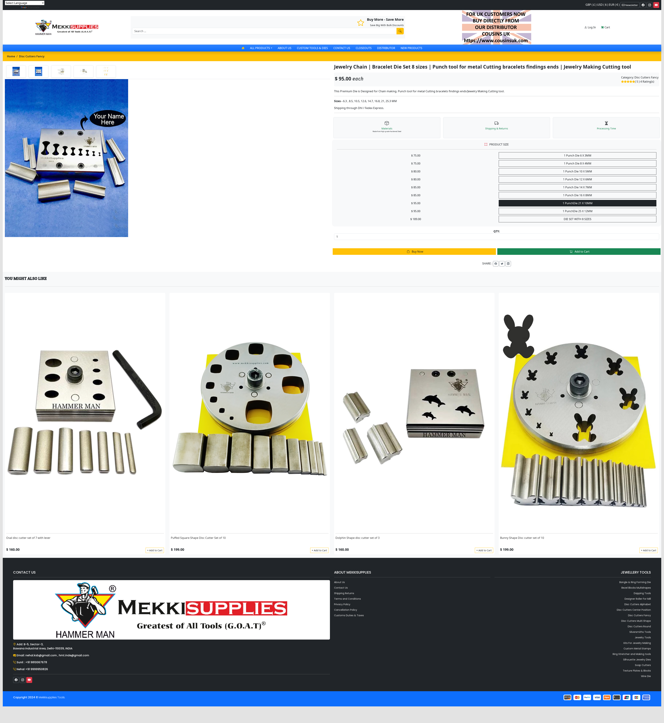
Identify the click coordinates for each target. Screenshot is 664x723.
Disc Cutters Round (639, 626)
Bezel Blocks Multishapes (636, 587)
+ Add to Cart (154, 550)
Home (11, 56)
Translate (33, 7)
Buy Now (417, 251)
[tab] (16, 71)
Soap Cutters (643, 665)
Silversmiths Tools (640, 632)
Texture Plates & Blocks (637, 670)
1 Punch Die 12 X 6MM (577, 179)
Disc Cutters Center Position (634, 610)
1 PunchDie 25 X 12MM (578, 211)
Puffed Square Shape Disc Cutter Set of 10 (198, 538)
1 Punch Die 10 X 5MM (577, 171)
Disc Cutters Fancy (31, 56)
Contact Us (341, 48)
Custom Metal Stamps (637, 648)
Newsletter (631, 5)
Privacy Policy (342, 604)
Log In (591, 27)
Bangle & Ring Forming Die (635, 582)
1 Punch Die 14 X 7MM (577, 187)
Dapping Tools (642, 593)
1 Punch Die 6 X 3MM (577, 155)
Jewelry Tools (643, 637)
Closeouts (364, 48)
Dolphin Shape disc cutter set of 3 (357, 538)
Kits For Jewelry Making (637, 643)
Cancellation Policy (345, 610)
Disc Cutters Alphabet (637, 604)
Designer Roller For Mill (638, 599)
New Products (411, 48)
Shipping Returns (344, 593)
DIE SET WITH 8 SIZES (577, 219)
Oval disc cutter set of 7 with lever (28, 538)
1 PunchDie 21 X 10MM (578, 203)
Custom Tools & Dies (312, 48)
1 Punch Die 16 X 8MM (577, 195)
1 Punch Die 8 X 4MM (577, 163)
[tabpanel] (167, 158)
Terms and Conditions (347, 599)
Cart (607, 27)
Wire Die (646, 676)
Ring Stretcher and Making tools (632, 654)
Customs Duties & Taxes (349, 615)
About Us (284, 48)
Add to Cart (581, 251)
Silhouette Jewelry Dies (637, 659)
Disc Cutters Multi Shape (636, 621)
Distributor (386, 48)
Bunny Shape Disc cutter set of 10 (522, 538)
